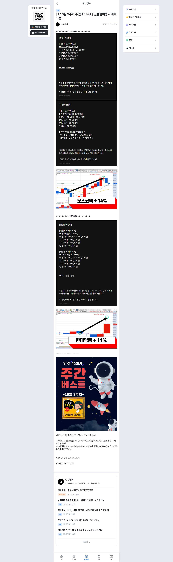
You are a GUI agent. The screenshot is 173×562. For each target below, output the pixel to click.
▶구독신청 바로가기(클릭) (65, 464)
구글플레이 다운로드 (40, 27)
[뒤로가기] (57, 3)
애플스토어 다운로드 (40, 33)
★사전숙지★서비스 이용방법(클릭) (68, 458)
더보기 (85, 542)
